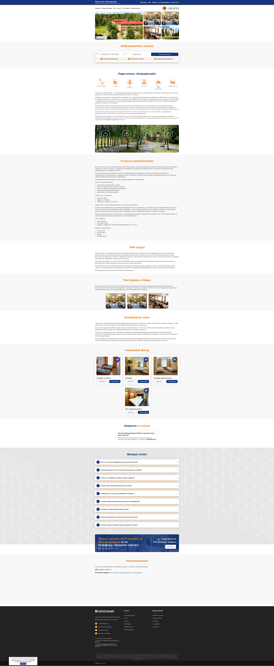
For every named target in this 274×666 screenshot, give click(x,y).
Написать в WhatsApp (104, 627)
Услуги (119, 8)
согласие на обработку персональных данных (25, 661)
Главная (97, 8)
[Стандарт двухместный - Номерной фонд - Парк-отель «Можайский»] (166, 366)
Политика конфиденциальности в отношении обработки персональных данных (106, 645)
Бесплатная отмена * (137, 59)
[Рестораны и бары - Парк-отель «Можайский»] (115, 301)
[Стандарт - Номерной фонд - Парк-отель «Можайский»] (137, 366)
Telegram (155, 2)
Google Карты (137, 572)
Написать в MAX (103, 630)
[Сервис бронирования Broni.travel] (104, 611)
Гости (125, 53)
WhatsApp (143, 2)
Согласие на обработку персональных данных (107, 641)
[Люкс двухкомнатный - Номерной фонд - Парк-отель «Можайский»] (137, 397)
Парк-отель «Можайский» (106, 2)
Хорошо (23, 663)
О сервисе (156, 624)
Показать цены (165, 54)
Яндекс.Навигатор (126, 572)
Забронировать (115, 381)
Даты (97, 53)
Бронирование (165, 2)
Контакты (176, 2)
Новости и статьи (158, 615)
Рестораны (126, 8)
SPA (114, 8)
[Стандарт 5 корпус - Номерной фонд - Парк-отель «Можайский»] (108, 366)
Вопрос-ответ (157, 618)
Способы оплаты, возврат (104, 638)
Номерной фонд (106, 8)
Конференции (135, 8)
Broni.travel (117, 3)
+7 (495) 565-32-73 (173, 9)
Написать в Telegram (104, 633)
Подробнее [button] (102, 381)
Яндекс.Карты (114, 572)
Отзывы (155, 621)
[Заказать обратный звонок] (164, 8)
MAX (149, 2)
